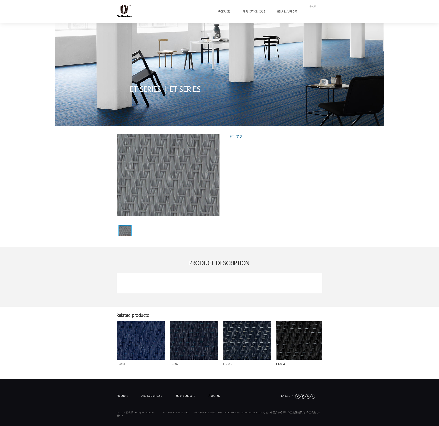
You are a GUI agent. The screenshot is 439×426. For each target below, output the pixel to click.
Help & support (287, 11)
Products (224, 11)
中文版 (313, 6)
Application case (254, 11)
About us (214, 395)
